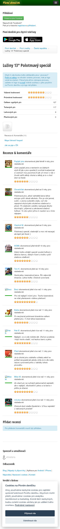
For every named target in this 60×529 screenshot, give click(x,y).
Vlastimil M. (19, 225)
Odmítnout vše (30, 520)
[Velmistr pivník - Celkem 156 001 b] (8, 271)
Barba (16, 310)
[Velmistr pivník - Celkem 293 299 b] (8, 192)
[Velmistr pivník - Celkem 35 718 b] (8, 248)
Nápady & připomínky (16, 470)
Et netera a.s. (9, 457)
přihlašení (32, 25)
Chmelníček (19, 189)
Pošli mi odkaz (11, 77)
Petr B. (17, 330)
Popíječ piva (19, 161)
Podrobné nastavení (25, 505)
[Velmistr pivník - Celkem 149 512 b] (8, 402)
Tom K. (17, 268)
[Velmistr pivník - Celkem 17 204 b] (8, 333)
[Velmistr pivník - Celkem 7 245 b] (8, 292)
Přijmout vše (30, 513)
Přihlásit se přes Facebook (13, 18)
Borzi (16, 289)
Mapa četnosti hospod (13, 140)
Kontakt (32, 474)
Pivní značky (25, 48)
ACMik (17, 245)
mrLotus (17, 399)
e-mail (22, 82)
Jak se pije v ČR (11, 145)
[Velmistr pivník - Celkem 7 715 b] (8, 379)
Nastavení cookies (19, 474)
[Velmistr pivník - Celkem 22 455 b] (8, 354)
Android (41, 470)
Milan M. (17, 376)
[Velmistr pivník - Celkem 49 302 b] (8, 312)
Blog (4, 470)
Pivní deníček (8, 1)
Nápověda (7, 474)
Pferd (16, 351)
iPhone (48, 470)
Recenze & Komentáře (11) (15, 135)
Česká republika (40, 48)
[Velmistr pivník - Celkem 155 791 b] (8, 164)
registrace (22, 25)
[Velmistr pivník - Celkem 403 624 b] (8, 228)
